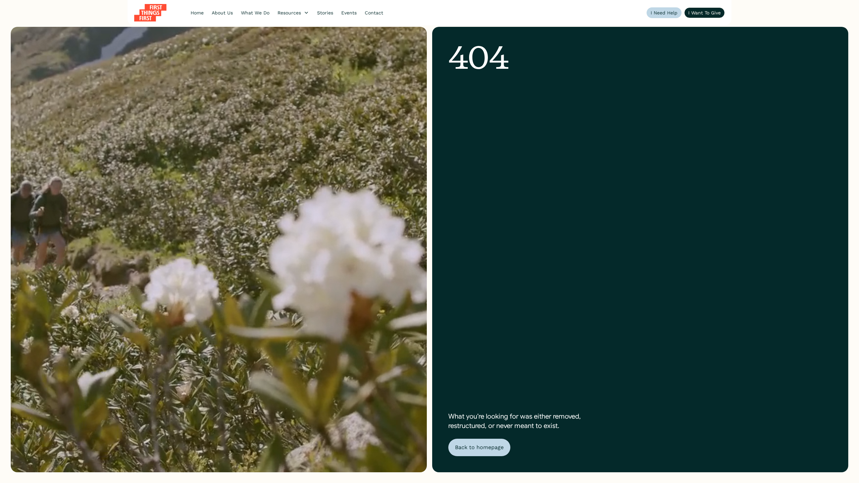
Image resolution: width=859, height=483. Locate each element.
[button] (293, 12)
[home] (150, 12)
